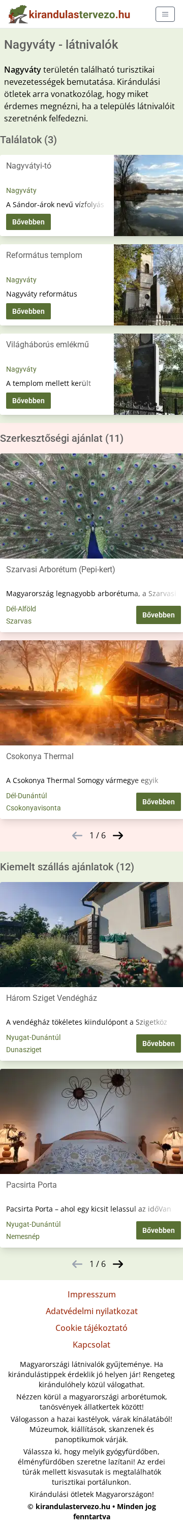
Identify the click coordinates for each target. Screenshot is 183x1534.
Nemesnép (23, 1236)
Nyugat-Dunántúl (33, 1037)
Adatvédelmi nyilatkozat (92, 1311)
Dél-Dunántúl (26, 796)
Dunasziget (24, 1050)
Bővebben (28, 222)
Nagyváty (21, 190)
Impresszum (92, 1294)
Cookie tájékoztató (91, 1327)
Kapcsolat (91, 1344)
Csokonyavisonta (33, 808)
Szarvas (19, 621)
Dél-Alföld (21, 609)
